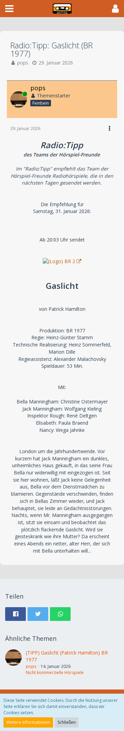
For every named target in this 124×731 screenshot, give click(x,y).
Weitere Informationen (28, 722)
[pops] (13, 662)
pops (22, 62)
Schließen (67, 722)
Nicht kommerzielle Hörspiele (55, 672)
